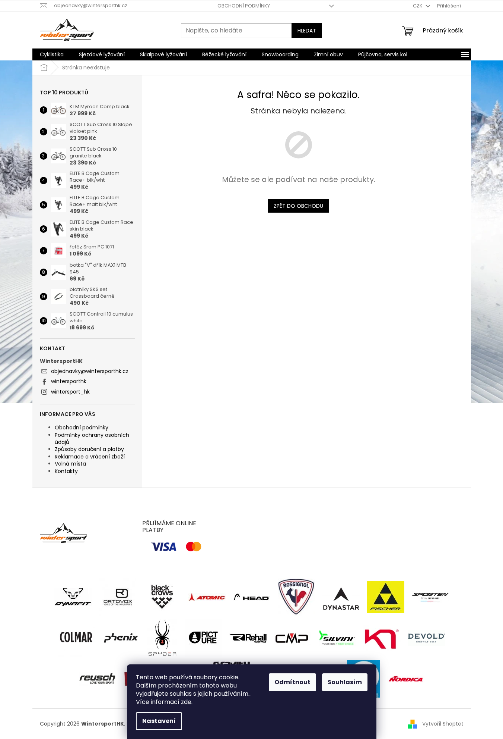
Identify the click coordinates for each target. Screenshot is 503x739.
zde (186, 702)
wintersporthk (68, 381)
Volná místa (70, 463)
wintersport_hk (70, 391)
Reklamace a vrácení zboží (90, 456)
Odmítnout (292, 682)
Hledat (306, 30)
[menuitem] (51, 54)
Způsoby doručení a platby (89, 449)
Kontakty (66, 471)
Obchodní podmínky (243, 5)
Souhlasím (345, 682)
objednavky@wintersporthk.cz (89, 371)
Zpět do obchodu (298, 206)
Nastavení (159, 721)
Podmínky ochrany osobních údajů (92, 438)
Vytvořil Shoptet (443, 723)
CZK (418, 5)
